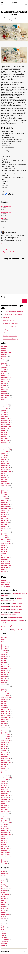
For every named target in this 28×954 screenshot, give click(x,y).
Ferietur (3, 875)
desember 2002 (5, 541)
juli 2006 (3, 491)
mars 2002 (4, 555)
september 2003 (6, 532)
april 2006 (4, 496)
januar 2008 (4, 465)
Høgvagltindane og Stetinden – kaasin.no (12, 620)
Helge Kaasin (10, 18)
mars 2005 (4, 518)
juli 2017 (3, 364)
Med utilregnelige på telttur (10, 336)
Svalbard (3, 928)
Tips (14, 8)
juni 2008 (4, 455)
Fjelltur (3, 881)
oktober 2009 (5, 424)
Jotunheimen (5, 894)
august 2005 (5, 510)
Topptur (3, 937)
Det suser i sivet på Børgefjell (10, 339)
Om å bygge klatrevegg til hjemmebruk (13, 311)
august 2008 (5, 452)
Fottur (3, 883)
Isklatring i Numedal (16, 603)
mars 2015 (4, 373)
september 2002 (6, 543)
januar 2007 (4, 481)
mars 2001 (4, 573)
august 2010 (4, 409)
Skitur (3, 924)
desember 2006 (5, 483)
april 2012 (4, 393)
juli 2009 (3, 430)
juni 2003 (4, 534)
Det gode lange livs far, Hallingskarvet (12, 314)
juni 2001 (4, 571)
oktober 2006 (5, 485)
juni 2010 (4, 412)
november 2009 (5, 422)
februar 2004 (5, 528)
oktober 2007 (5, 469)
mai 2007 (4, 475)
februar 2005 (5, 520)
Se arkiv (4, 243)
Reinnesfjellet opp (6, 206)
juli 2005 (3, 512)
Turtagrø (5, 333)
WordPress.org (5, 586)
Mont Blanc (4, 904)
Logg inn (3, 580)
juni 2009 (4, 432)
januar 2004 (4, 530)
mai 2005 (4, 514)
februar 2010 (5, 418)
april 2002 (4, 553)
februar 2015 (5, 375)
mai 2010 (4, 414)
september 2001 (6, 565)
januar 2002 (4, 559)
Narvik (3, 906)
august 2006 (5, 489)
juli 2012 (3, 391)
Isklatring (4, 890)
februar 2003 (5, 539)
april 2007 (4, 477)
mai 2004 (4, 524)
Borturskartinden (6, 212)
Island (3, 892)
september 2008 (6, 450)
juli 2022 (3, 354)
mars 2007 (4, 479)
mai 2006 (4, 495)
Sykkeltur (4, 929)
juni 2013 (3, 383)
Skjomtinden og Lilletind (9, 320)
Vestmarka (4, 943)
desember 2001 (5, 561)
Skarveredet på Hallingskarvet (10, 323)
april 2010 (4, 416)
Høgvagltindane (5, 622)
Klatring (3, 898)
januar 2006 (4, 502)
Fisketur (3, 879)
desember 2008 (5, 444)
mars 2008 (4, 461)
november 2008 (5, 446)
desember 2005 (5, 504)
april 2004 (4, 526)
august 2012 (4, 389)
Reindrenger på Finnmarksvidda (11, 330)
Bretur (3, 871)
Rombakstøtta (6, 317)
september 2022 (6, 352)
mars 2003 (4, 538)
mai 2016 (4, 369)
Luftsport (4, 902)
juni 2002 (4, 549)
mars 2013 (4, 387)
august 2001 (4, 567)
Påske (3, 912)
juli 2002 (3, 547)
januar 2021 (4, 356)
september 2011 (5, 397)
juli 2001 (3, 569)
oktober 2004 (5, 522)
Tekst (2, 931)
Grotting (3, 885)
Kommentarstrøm (6, 584)
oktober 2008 (5, 448)
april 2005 (4, 516)
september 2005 (6, 508)
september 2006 (6, 487)
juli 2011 (3, 399)
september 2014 (6, 377)
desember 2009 (5, 420)
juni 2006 (4, 493)
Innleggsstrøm (5, 582)
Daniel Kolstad (5, 630)
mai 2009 (4, 434)
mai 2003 (4, 536)
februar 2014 (5, 381)
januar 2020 (4, 358)
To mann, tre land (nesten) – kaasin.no (12, 625)
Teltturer (3, 933)
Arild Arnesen (5, 609)
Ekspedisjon (4, 873)
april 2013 (4, 385)
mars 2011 (4, 401)
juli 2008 (3, 453)
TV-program (4, 941)
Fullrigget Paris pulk (16, 630)
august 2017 (4, 362)
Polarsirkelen (5, 914)
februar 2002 (5, 557)
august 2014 (4, 379)
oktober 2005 (5, 506)
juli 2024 (3, 350)
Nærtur (3, 910)
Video (3, 945)
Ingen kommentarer (14, 20)
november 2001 (5, 563)
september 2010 (6, 407)
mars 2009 (4, 438)
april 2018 (4, 360)
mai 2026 (4, 346)
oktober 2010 (5, 405)
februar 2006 (5, 500)
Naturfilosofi (4, 908)
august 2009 (5, 428)
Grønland (4, 886)
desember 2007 (5, 467)
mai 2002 (4, 551)
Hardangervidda (6, 888)
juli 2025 (3, 348)
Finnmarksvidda (5, 877)
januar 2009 (4, 442)
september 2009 (6, 426)
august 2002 (5, 545)
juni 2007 (4, 473)
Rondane (3, 918)
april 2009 (4, 436)
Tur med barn (5, 939)
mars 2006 (4, 498)
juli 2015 (3, 371)
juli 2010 (3, 410)
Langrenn (4, 218)
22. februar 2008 (20, 18)
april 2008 (4, 459)
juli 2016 (3, 367)
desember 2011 (5, 395)
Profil (2, 916)
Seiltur (3, 920)
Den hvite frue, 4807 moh (9, 326)
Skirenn (3, 922)
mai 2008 (4, 457)
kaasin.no (14, 2)
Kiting (3, 896)
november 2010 (5, 403)
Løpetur (3, 900)
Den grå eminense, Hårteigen (16, 617)
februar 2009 (5, 440)
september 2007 (6, 471)
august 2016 (4, 366)
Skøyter (3, 926)
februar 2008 (5, 463)
